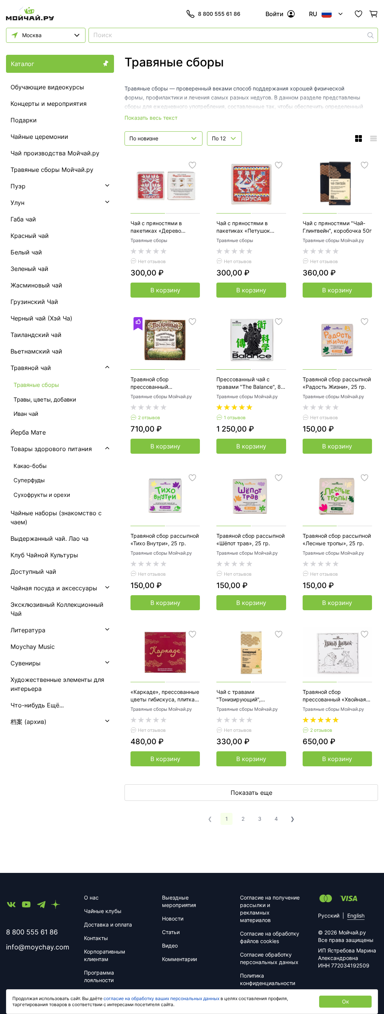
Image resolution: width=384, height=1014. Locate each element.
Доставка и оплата (108, 924)
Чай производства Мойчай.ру (54, 153)
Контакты (96, 938)
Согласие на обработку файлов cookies (269, 937)
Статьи (171, 932)
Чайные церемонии (39, 136)
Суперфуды (29, 480)
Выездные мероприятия (179, 901)
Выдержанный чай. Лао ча (49, 538)
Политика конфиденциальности (267, 979)
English (355, 915)
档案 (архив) (28, 721)
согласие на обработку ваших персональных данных (161, 998)
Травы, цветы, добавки (45, 399)
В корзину (165, 290)
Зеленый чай (29, 268)
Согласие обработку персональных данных (269, 958)
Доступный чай (33, 571)
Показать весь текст (150, 117)
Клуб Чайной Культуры (44, 555)
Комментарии (179, 959)
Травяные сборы (148, 240)
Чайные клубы (103, 911)
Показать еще (251, 792)
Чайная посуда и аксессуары (53, 588)
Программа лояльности (99, 976)
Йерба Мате (28, 432)
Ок (345, 1001)
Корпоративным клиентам (104, 955)
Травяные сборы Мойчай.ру (51, 169)
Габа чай (23, 219)
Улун (17, 202)
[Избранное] (358, 13)
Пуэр (18, 186)
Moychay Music (32, 646)
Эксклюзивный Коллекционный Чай (57, 609)
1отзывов (235, 417)
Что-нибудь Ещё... (37, 705)
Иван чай (26, 413)
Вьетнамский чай (36, 351)
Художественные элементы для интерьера (57, 684)
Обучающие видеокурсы (47, 87)
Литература (27, 630)
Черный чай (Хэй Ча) (41, 318)
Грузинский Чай (34, 301)
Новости (172, 918)
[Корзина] (373, 13)
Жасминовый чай (36, 285)
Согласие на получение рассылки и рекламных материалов (270, 908)
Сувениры (25, 663)
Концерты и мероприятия (48, 103)
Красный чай (29, 235)
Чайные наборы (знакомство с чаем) (56, 517)
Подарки (23, 120)
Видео (170, 945)
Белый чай (26, 252)
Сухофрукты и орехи (42, 494)
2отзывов (149, 417)
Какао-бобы (30, 465)
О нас (91, 897)
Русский (328, 915)
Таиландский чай (36, 335)
